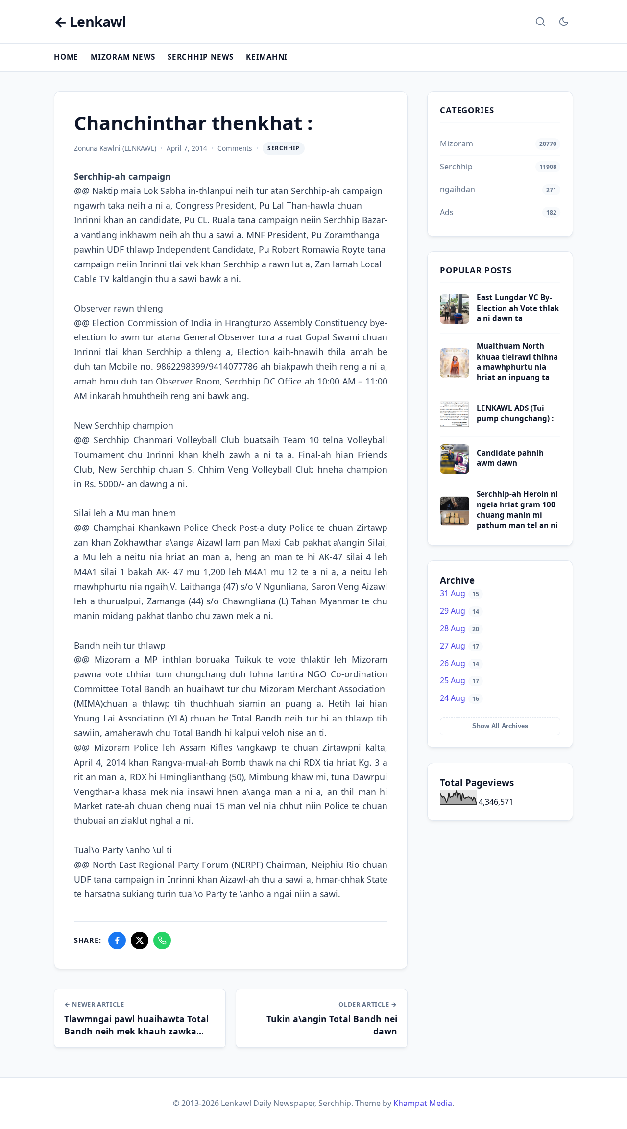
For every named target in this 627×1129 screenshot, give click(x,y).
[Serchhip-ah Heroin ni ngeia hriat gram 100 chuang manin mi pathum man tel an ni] (454, 522)
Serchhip (283, 148)
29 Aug (459, 610)
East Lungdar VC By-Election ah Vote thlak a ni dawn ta (518, 307)
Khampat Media (422, 1103)
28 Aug (459, 628)
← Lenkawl (90, 21)
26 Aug (459, 663)
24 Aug (459, 698)
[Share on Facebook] (117, 940)
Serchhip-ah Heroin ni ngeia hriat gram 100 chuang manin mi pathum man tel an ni (517, 509)
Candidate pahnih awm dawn (510, 458)
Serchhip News (201, 57)
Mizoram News (123, 57)
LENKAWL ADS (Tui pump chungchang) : (515, 413)
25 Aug (459, 680)
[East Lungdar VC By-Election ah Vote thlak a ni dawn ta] (454, 320)
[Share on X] (139, 940)
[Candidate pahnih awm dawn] (454, 470)
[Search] (540, 21)
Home (66, 57)
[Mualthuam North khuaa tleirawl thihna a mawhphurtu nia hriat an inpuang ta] (454, 374)
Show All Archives (500, 726)
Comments (234, 148)
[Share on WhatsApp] (162, 940)
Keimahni (267, 57)
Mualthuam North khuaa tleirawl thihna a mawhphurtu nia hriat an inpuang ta (517, 361)
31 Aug (459, 593)
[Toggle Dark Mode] (564, 21)
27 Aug (459, 645)
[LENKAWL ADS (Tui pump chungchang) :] (454, 426)
